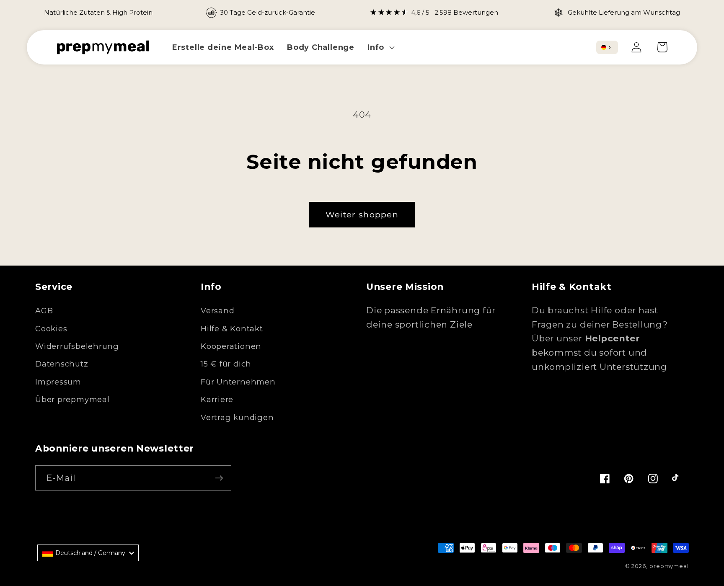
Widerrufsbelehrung (77, 346)
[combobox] (607, 47)
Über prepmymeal (72, 399)
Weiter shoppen (362, 214)
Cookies (51, 328)
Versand (217, 310)
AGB (44, 310)
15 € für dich (226, 364)
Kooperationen (231, 346)
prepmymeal (669, 566)
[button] (380, 47)
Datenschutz (61, 364)
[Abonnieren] (219, 478)
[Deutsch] (603, 47)
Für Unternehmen (238, 382)
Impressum (58, 382)
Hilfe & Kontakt (232, 328)
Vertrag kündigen (237, 417)
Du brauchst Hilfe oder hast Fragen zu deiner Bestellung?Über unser (600, 324)
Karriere (217, 399)
